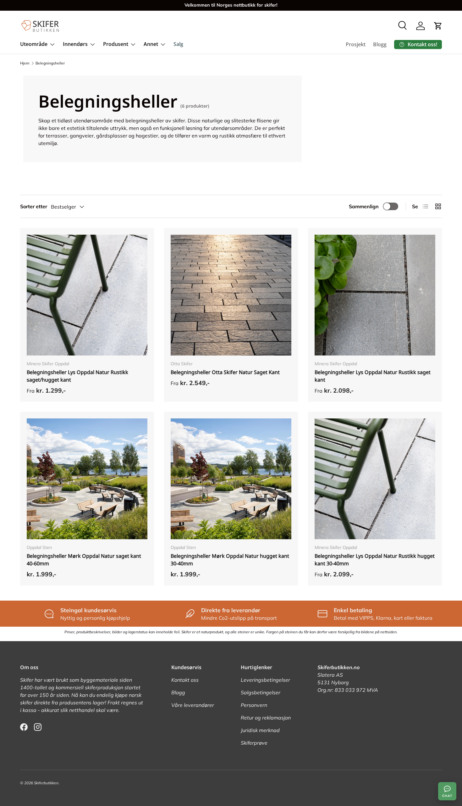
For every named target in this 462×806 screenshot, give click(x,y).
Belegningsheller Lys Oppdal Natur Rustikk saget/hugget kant (77, 376)
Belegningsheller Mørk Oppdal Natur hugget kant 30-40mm (230, 559)
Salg (178, 44)
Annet (151, 44)
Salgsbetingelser (260, 692)
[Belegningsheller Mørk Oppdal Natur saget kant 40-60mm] (87, 478)
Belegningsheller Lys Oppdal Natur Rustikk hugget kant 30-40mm (375, 559)
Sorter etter (33, 206)
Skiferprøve (254, 743)
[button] (438, 26)
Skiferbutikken (46, 783)
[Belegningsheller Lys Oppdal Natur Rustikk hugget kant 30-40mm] (375, 478)
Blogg (380, 44)
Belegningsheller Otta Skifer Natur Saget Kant (225, 372)
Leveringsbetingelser (265, 680)
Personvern (254, 705)
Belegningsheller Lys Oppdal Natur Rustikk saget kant (373, 376)
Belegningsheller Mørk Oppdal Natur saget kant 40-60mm (84, 559)
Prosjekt (356, 44)
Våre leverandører (192, 705)
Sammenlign (364, 206)
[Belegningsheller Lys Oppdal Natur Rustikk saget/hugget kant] (87, 295)
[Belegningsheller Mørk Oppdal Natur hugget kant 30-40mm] (231, 478)
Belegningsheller (50, 63)
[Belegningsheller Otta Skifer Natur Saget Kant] (231, 295)
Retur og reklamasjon (266, 717)
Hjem (25, 63)
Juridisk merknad (260, 730)
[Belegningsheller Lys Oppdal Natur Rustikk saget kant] (375, 295)
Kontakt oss (185, 680)
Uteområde (33, 44)
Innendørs (75, 44)
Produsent (115, 44)
